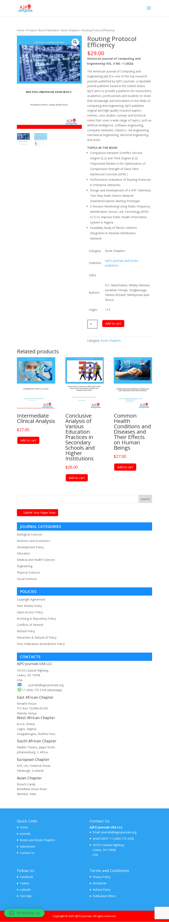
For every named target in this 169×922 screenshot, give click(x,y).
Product (31, 30)
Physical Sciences (28, 572)
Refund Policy (26, 631)
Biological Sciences (29, 534)
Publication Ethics (104, 896)
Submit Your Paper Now (39, 513)
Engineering (24, 566)
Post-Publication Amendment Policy (41, 644)
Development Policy (30, 547)
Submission (27, 846)
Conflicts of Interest (30, 625)
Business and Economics (33, 541)
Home (20, 30)
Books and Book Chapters (37, 840)
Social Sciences (27, 579)
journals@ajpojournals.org (45, 685)
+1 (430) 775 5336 (121, 839)
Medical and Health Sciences (36, 560)
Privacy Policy (102, 877)
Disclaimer (100, 883)
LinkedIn (25, 890)
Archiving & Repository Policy (36, 618)
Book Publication (49, 30)
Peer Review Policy (29, 606)
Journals (25, 834)
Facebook (26, 877)
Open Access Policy (30, 612)
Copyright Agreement (31, 599)
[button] (75, 42)
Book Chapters (70, 30)
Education (23, 553)
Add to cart (113, 323)
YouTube (26, 896)
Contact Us (27, 853)
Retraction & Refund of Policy (36, 637)
